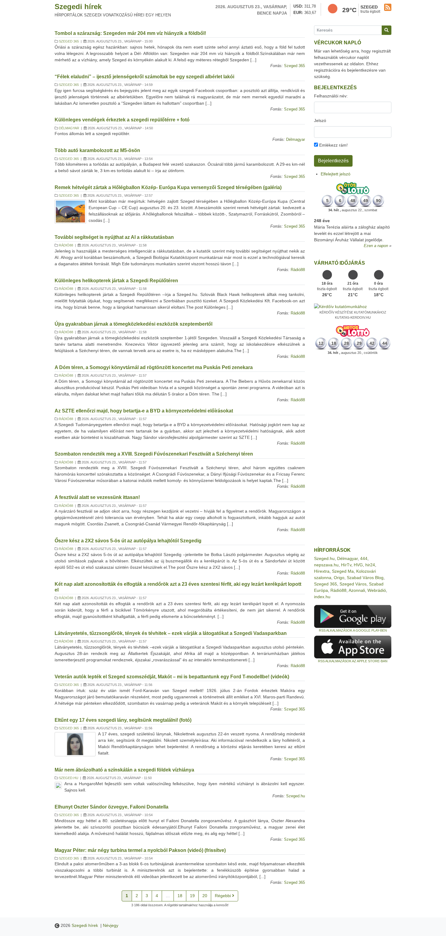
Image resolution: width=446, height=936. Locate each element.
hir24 (370, 564)
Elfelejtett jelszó (335, 173)
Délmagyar (69, 128)
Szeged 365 (69, 41)
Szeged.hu (68, 778)
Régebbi (223, 895)
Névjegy (110, 925)
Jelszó (320, 120)
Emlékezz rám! (333, 145)
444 (363, 558)
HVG (358, 564)
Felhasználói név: (331, 95)
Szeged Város (353, 584)
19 (192, 895)
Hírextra (321, 571)
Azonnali (357, 590)
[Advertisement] (352, 451)
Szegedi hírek (78, 6)
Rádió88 (66, 245)
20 (204, 895)
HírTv (346, 564)
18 (179, 895)
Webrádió (376, 590)
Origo (339, 577)
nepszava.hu (326, 564)
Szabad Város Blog (365, 577)
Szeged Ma (343, 571)
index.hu (322, 596)
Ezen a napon (376, 246)
